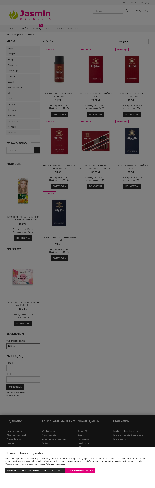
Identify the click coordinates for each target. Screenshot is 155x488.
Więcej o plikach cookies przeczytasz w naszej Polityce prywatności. (35, 463)
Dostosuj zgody (53, 470)
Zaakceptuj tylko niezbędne (23, 470)
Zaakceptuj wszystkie (80, 470)
